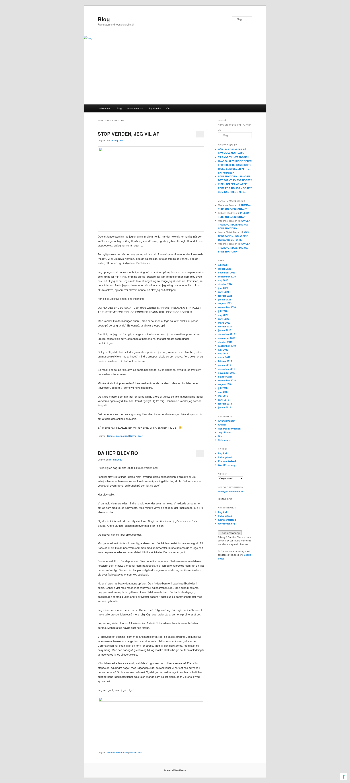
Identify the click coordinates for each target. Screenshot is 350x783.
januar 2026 (224, 268)
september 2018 (227, 380)
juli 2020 (223, 311)
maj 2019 (223, 353)
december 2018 (226, 369)
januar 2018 (224, 407)
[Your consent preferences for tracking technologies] (343, 776)
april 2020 (223, 318)
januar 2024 (224, 299)
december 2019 (226, 334)
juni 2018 (223, 392)
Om (168, 108)
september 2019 (227, 345)
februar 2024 (225, 295)
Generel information (117, 436)
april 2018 (223, 399)
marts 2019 (224, 357)
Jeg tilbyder (155, 108)
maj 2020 (223, 315)
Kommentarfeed (227, 461)
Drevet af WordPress (175, 770)
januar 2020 (224, 330)
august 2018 (225, 384)
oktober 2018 (225, 376)
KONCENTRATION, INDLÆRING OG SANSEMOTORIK (234, 224)
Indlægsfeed (225, 457)
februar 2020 (225, 326)
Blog (104, 19)
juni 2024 (223, 288)
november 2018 (226, 372)
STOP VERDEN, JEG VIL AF (128, 133)
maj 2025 (223, 280)
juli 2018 (223, 388)
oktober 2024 (225, 284)
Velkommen (105, 108)
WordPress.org (226, 465)
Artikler (222, 424)
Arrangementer (135, 108)
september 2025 (227, 276)
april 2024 (223, 292)
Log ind (222, 453)
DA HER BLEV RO (118, 453)
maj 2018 (223, 395)
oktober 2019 (225, 342)
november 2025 (226, 272)
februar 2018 (225, 403)
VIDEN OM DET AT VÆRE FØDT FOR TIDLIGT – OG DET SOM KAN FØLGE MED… (235, 187)
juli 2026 (223, 265)
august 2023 (225, 303)
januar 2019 (224, 365)
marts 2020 (224, 322)
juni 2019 (223, 349)
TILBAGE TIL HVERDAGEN (233, 157)
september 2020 (227, 307)
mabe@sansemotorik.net (231, 491)
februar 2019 (225, 361)
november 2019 (226, 338)
